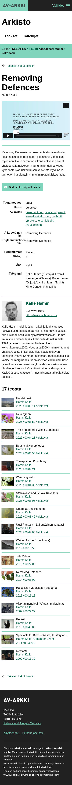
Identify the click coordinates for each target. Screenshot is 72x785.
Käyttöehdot (10, 732)
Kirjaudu (32, 48)
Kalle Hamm (37, 303)
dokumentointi (34, 212)
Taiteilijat (30, 36)
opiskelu (31, 220)
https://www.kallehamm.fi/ (41, 315)
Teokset (11, 36)
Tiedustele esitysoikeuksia (25, 187)
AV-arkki (14, 5)
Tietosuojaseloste (33, 732)
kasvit (61, 212)
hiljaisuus (50, 212)
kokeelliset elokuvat (38, 216)
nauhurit (57, 216)
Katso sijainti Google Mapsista (22, 723)
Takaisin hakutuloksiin (20, 65)
